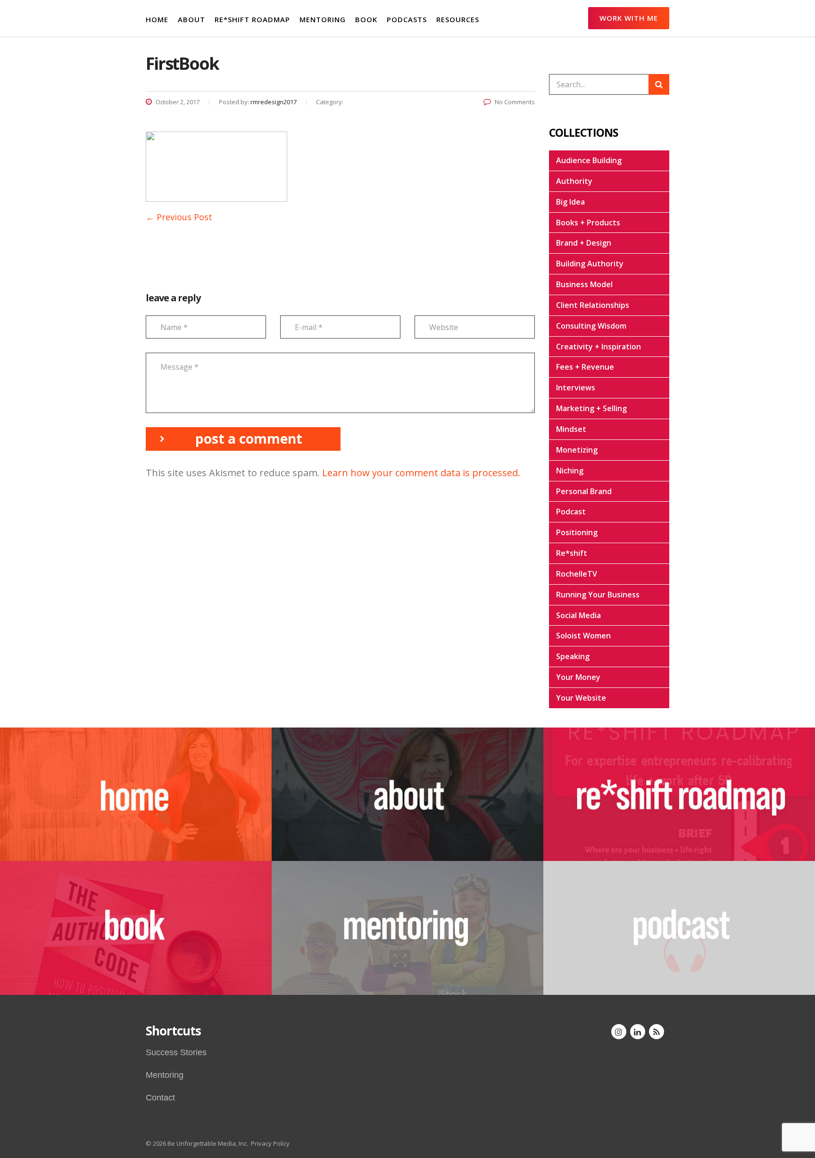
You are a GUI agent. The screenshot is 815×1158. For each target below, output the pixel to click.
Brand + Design (583, 243)
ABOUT (191, 19)
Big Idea (570, 202)
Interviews (575, 387)
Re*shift (571, 553)
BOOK (366, 19)
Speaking (573, 656)
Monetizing (577, 450)
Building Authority (590, 263)
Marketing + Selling (591, 408)
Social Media (578, 615)
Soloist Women (583, 635)
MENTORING (322, 19)
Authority (574, 181)
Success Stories (176, 1052)
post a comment (248, 438)
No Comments (515, 102)
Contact (160, 1097)
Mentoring (164, 1075)
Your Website (581, 698)
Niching (569, 470)
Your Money (578, 677)
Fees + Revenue (585, 367)
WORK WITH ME (628, 18)
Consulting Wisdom (591, 326)
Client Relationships (592, 305)
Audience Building (589, 160)
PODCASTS (407, 19)
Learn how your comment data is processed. (421, 472)
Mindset (571, 429)
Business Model (584, 284)
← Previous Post (179, 217)
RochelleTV (576, 574)
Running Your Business (598, 594)
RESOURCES (457, 19)
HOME (157, 19)
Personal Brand (584, 491)
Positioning (577, 532)
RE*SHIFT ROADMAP (252, 19)
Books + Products (588, 222)
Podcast (571, 511)
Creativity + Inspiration (598, 346)
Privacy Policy (270, 1143)
